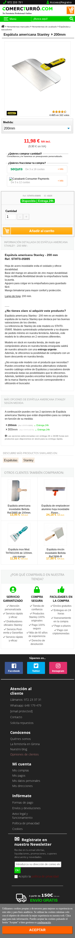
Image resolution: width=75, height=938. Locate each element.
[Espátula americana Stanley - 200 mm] (38, 108)
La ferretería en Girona (25, 744)
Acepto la (38, 876)
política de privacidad (45, 876)
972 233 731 (15, 2)
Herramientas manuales (18, 27)
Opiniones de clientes (24, 754)
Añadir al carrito (41, 230)
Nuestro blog (18, 749)
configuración (44, 922)
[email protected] (21, 711)
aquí (4, 918)
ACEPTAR (37, 930)
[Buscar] (71, 18)
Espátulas (11, 460)
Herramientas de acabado (44, 27)
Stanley (28, 460)
